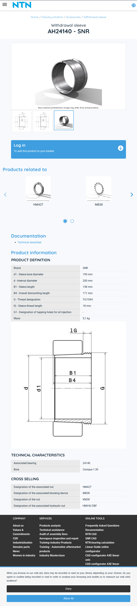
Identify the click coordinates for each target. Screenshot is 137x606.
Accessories (73, 17)
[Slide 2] (72, 221)
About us (18, 525)
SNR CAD (90, 538)
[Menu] (4, 5)
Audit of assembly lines (53, 534)
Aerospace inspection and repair (59, 538)
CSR (15, 538)
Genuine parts (21, 547)
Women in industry (24, 555)
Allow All (68, 598)
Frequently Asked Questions (102, 525)
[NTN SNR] (21, 5)
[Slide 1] (65, 221)
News (16, 551)
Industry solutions (52, 17)
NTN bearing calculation (99, 542)
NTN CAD (91, 534)
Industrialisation (22, 542)
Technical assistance (51, 530)
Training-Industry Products (55, 542)
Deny (68, 588)
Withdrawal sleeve (95, 17)
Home (34, 17)
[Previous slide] (5, 194)
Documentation (94, 530)
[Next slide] (131, 194)
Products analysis (50, 525)
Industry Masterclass (52, 555)
